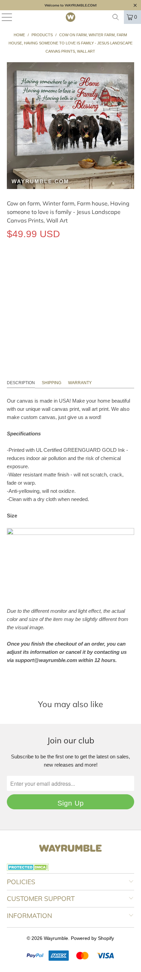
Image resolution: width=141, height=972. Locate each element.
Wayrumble (56, 938)
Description (21, 382)
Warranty (80, 382)
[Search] (115, 17)
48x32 (85, 265)
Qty (10, 285)
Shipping (51, 382)
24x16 (40, 265)
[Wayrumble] (70, 17)
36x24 (62, 265)
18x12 (17, 265)
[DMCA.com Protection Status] (28, 869)
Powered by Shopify (92, 938)
